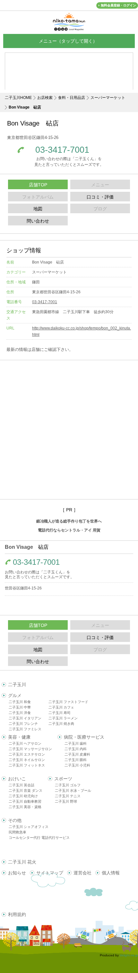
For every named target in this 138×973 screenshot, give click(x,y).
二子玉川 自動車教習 (25, 801)
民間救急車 (17, 832)
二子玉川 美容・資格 (25, 807)
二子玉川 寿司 (59, 713)
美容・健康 (19, 737)
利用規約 (17, 914)
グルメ (15, 695)
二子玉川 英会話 (21, 785)
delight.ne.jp (129, 955)
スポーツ (63, 778)
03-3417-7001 (62, 150)
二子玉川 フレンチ (23, 724)
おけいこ (17, 778)
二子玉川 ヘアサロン (25, 743)
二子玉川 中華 (20, 707)
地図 (37, 208)
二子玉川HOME (18, 97)
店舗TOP (38, 184)
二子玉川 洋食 (20, 713)
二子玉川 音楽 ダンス (25, 790)
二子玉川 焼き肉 (61, 724)
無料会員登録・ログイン (118, 5)
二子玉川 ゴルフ (68, 785)
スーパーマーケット (108, 97)
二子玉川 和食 (20, 702)
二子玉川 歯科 (76, 743)
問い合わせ (38, 220)
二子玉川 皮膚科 (77, 754)
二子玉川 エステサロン (27, 754)
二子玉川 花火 (22, 861)
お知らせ (17, 872)
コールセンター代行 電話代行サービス (39, 837)
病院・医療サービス (84, 737)
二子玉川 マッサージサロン (30, 749)
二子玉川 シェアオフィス (28, 827)
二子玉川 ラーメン (63, 718)
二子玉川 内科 (76, 749)
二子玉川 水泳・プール (73, 790)
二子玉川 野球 (66, 801)
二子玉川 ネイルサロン (27, 760)
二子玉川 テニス (68, 796)
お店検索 (45, 97)
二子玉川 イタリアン (25, 718)
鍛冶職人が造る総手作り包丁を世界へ (69, 521)
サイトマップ (49, 872)
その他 (15, 820)
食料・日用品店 (71, 97)
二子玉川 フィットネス (27, 765)
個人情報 (111, 872)
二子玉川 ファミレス (25, 729)
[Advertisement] (69, 429)
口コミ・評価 (100, 196)
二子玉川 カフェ (61, 707)
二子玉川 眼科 (76, 760)
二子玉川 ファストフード (68, 702)
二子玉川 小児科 (77, 765)
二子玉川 (17, 684)
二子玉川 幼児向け (23, 796)
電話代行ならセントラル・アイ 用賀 (69, 530)
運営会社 (82, 872)
